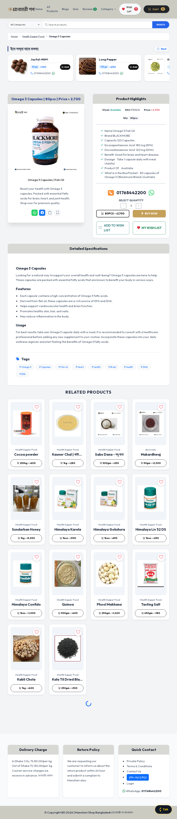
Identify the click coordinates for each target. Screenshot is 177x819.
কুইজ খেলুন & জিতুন (138, 777)
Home (39, 9)
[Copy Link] (50, 213)
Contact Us (134, 771)
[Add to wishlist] (36, 407)
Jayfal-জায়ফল (39, 59)
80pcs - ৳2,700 (114, 213)
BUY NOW (150, 213)
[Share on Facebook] (42, 213)
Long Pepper (108, 59)
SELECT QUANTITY (131, 200)
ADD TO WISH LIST (114, 227)
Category (107, 9)
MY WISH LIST (152, 228)
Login (130, 783)
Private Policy (136, 761)
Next (163, 48)
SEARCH (160, 24)
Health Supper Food (33, 36)
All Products (52, 9)
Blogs (65, 9)
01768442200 (42, 73)
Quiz (75, 9)
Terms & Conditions (139, 766)
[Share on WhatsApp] (34, 213)
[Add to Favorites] (57, 213)
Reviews (89, 9)
